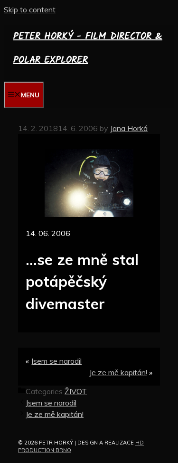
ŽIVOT (76, 391)
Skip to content (30, 9)
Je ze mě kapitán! (118, 372)
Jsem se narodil (56, 361)
